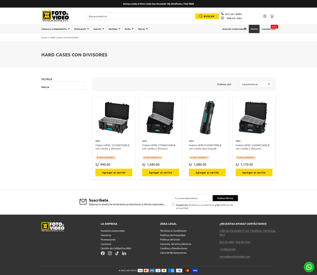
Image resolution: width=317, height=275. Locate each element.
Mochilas (112, 28)
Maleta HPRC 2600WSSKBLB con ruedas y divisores (252, 146)
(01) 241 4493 (227, 241)
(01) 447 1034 (243, 241)
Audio (128, 28)
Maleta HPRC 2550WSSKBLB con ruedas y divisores (112, 146)
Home (44, 37)
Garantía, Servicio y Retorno (175, 243)
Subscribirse (225, 198)
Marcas (141, 28)
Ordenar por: (224, 84)
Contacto (106, 243)
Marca (45, 87)
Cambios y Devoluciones (173, 248)
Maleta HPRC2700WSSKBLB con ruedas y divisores (158, 146)
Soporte (97, 28)
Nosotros (106, 235)
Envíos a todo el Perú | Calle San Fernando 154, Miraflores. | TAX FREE (158, 3)
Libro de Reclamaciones (173, 252)
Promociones (108, 239)
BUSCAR (209, 16)
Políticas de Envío (170, 239)
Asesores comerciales (113, 230)
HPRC (97, 141)
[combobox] (153, 16)
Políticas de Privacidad (172, 235)
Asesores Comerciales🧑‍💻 (234, 28)
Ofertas (254, 28)
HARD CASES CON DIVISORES (64, 37)
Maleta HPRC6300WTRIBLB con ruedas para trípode (205, 146)
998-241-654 (234, 18)
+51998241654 (227, 249)
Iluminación (80, 28)
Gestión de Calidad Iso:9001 (116, 248)
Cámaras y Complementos (54, 28)
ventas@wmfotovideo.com (235, 256)
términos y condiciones (202, 204)
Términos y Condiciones (173, 230)
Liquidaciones (269, 28)
